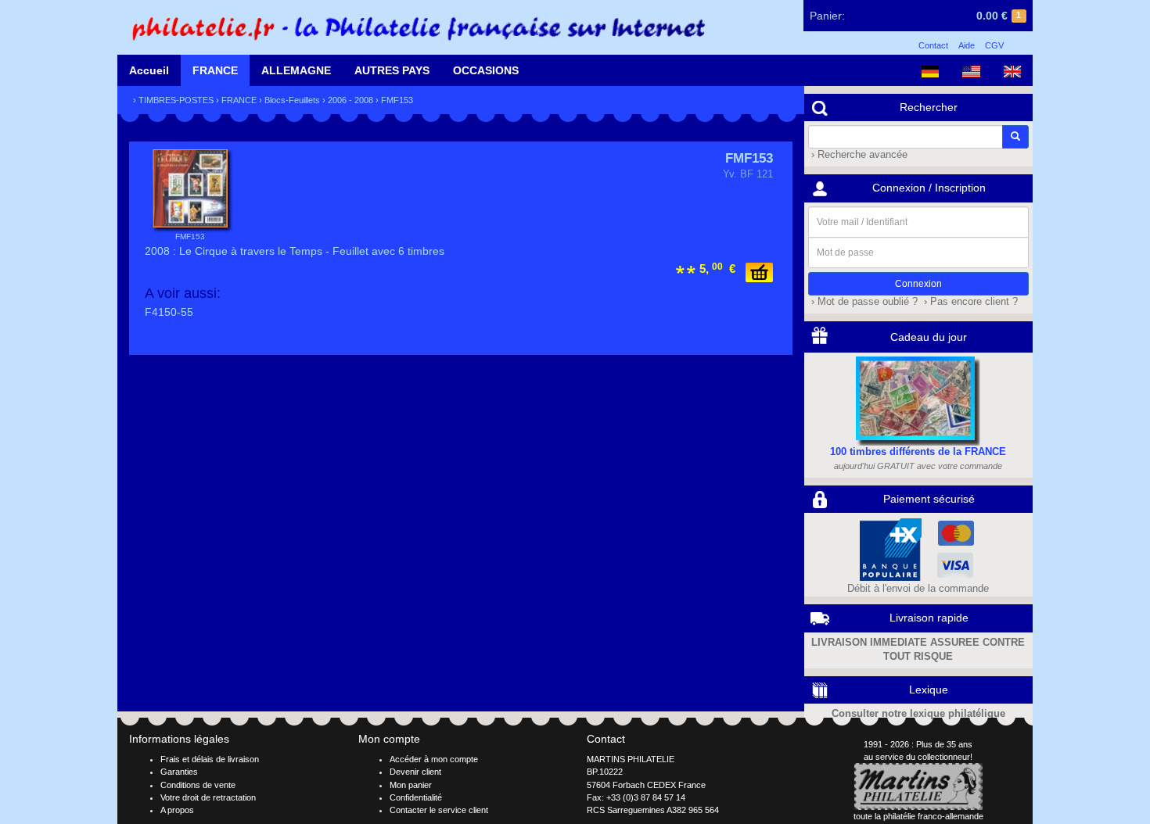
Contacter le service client (439, 810)
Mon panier (411, 785)
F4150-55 (169, 312)
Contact (933, 45)
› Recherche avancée (857, 154)
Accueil (149, 70)
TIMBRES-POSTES (176, 100)
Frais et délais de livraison (209, 759)
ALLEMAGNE (296, 70)
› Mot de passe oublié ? (863, 301)
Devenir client (415, 771)
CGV (994, 45)
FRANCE (215, 70)
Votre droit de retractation (208, 797)
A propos (177, 810)
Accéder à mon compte (434, 759)
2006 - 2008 (350, 100)
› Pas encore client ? (969, 301)
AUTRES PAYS (391, 70)
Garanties (179, 771)
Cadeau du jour (928, 337)
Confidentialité (416, 797)
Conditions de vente (197, 785)
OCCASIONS (486, 70)
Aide (966, 45)
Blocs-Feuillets (292, 100)
